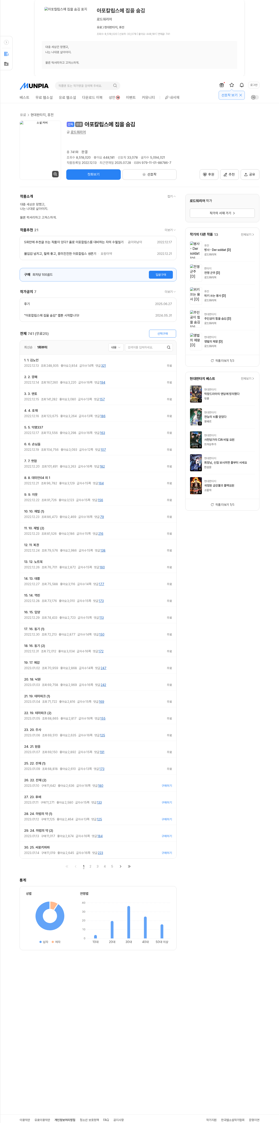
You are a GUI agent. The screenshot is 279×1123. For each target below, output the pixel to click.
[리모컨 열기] (6, 42)
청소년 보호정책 (89, 1120)
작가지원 (211, 1120)
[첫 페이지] (66, 866)
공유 (252, 174)
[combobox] (116, 347)
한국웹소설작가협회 (233, 1120)
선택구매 (162, 333)
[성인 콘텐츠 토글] (255, 97)
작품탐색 (6, 54)
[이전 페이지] (75, 866)
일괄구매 (161, 274)
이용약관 (25, 1120)
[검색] (115, 86)
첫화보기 (93, 174)
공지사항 (118, 1120)
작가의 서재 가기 (220, 213)
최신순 (28, 347)
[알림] (241, 85)
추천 (232, 174)
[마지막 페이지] (129, 866)
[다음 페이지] (120, 866)
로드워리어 (78, 132)
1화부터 (42, 347)
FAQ (106, 1120)
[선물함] (221, 85)
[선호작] (231, 85)
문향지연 (254, 1120)
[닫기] (240, 95)
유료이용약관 (42, 1120)
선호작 (6, 64)
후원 (211, 174)
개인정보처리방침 (64, 1120)
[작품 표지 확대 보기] (40, 150)
